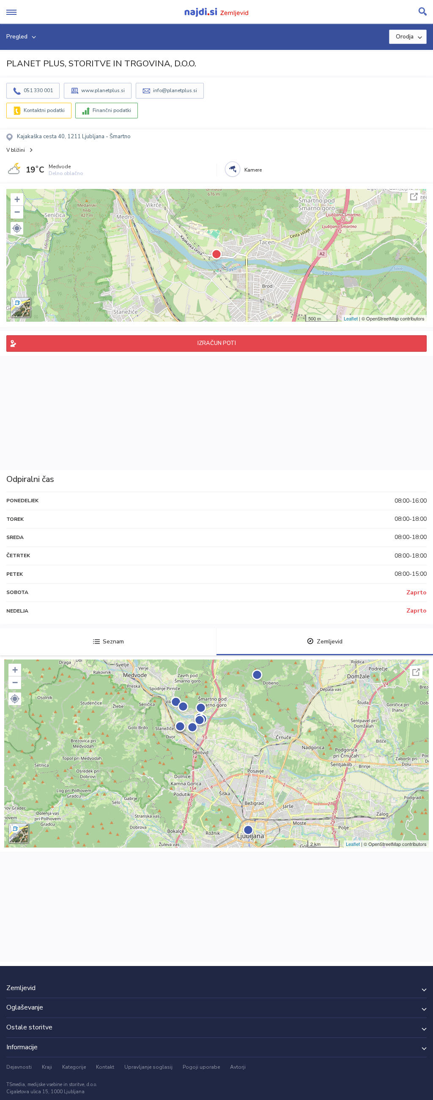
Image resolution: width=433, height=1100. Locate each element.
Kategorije (74, 1067)
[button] (17, 228)
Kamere (253, 170)
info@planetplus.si (175, 90)
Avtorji (238, 1067)
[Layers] (20, 307)
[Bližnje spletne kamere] (232, 169)
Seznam (113, 642)
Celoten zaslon (414, 196)
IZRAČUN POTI (216, 343)
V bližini (15, 150)
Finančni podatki (112, 110)
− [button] (17, 212)
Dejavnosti (19, 1067)
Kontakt (105, 1067)
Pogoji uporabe (201, 1067)
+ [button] (17, 199)
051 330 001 (38, 90)
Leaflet (351, 318)
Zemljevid (330, 642)
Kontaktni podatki (44, 110)
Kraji (47, 1067)
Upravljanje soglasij (148, 1067)
